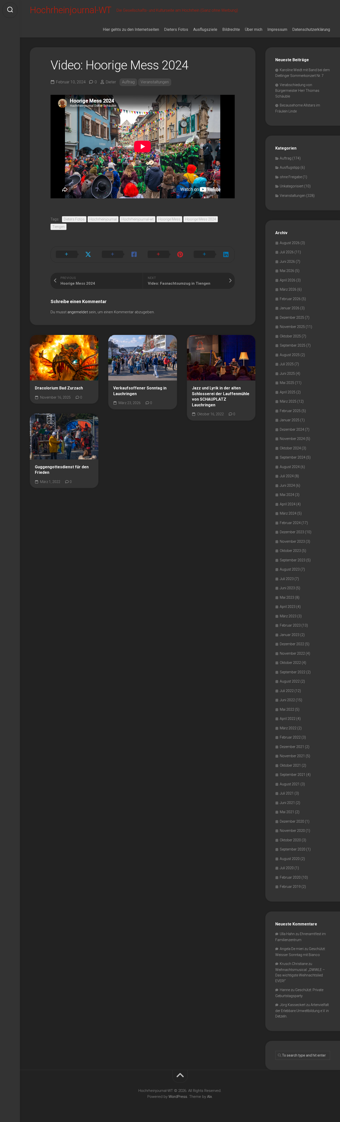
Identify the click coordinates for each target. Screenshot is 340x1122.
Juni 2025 (287, 373)
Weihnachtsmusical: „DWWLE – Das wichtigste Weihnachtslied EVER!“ (300, 975)
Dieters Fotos (176, 29)
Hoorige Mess (169, 219)
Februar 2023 (290, 625)
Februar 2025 (290, 411)
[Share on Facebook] (120, 255)
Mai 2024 (287, 495)
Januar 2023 (289, 635)
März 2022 (288, 728)
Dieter (111, 82)
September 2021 (292, 775)
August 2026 (290, 243)
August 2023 (290, 569)
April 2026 (287, 280)
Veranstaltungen (155, 82)
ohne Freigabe (291, 177)
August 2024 (290, 467)
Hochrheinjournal (103, 219)
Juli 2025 (287, 364)
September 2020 (292, 849)
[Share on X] (74, 255)
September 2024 (292, 457)
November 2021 (292, 756)
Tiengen (58, 227)
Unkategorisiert (291, 186)
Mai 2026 (287, 271)
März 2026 (288, 289)
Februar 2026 (290, 299)
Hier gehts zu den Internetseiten (131, 29)
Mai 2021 (287, 812)
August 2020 (290, 859)
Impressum (277, 29)
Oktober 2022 (290, 663)
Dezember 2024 (292, 429)
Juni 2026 (287, 262)
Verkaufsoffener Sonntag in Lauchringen (140, 391)
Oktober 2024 (290, 448)
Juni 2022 (287, 700)
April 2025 (287, 392)
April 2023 (287, 607)
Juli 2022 (287, 691)
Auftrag (128, 82)
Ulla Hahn (287, 934)
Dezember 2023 (292, 532)
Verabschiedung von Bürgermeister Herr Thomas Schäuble (297, 90)
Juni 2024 (287, 485)
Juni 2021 (287, 803)
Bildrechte (231, 29)
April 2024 (287, 504)
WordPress (178, 1096)
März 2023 (288, 616)
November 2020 (292, 831)
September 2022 (292, 672)
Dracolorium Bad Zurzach (59, 388)
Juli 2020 (287, 868)
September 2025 (292, 345)
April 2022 (287, 719)
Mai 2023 (287, 597)
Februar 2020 (290, 877)
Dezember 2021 (292, 747)
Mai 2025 (287, 383)
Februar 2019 (290, 887)
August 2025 (290, 355)
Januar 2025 (289, 420)
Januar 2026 (289, 308)
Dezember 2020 (292, 821)
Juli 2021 (287, 793)
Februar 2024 (290, 523)
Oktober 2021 (290, 765)
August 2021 (290, 784)
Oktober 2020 (290, 840)
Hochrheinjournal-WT (71, 10)
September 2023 (292, 560)
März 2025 (288, 401)
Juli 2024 (287, 476)
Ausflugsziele (205, 29)
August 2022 (290, 681)
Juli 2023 (287, 579)
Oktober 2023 (290, 551)
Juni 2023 (287, 588)
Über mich (253, 29)
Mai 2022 (287, 709)
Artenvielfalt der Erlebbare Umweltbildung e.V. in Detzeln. (302, 1010)
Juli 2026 (287, 252)
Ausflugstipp (290, 167)
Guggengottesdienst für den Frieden (62, 470)
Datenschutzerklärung (311, 29)
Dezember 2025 (292, 318)
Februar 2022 (290, 737)
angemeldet (77, 312)
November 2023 (292, 541)
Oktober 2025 (290, 336)
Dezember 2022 (292, 644)
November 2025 (292, 327)
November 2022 (292, 653)
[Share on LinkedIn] (212, 255)
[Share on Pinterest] (166, 255)
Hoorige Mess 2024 (200, 219)
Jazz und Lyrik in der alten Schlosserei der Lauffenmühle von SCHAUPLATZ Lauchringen (220, 396)
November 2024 (292, 439)
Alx (209, 1096)
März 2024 (288, 513)
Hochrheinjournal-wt (137, 219)
